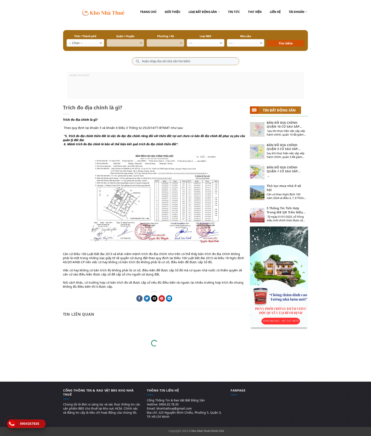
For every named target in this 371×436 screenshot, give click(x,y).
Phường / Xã (165, 36)
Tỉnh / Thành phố (85, 36)
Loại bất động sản (203, 12)
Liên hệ (275, 12)
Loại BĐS (205, 36)
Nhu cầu (245, 36)
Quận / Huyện (125, 36)
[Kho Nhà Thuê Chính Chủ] (103, 12)
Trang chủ (148, 12)
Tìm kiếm (286, 37)
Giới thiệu (172, 12)
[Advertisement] (185, 87)
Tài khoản (296, 12)
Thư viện (255, 12)
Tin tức (234, 12)
